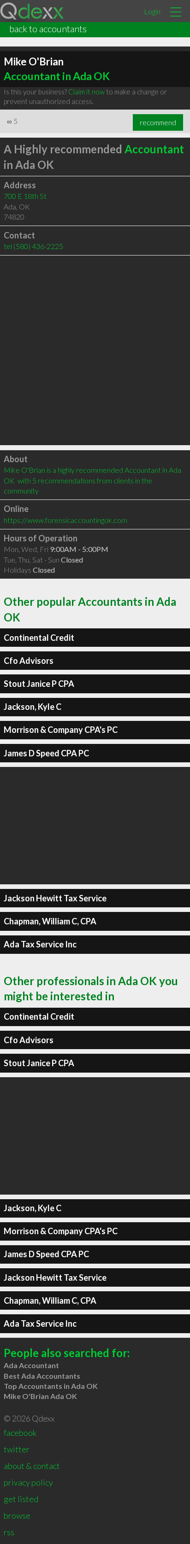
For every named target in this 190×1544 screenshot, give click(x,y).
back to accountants (48, 28)
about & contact (32, 1466)
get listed (21, 1499)
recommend (158, 122)
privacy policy (28, 1482)
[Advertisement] (95, 350)
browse (17, 1515)
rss (9, 1532)
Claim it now (86, 91)
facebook (20, 1433)
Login (152, 11)
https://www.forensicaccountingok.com (65, 520)
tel (33, 246)
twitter (17, 1449)
